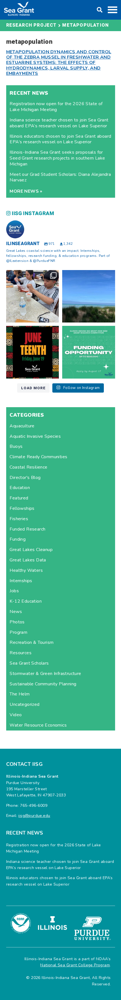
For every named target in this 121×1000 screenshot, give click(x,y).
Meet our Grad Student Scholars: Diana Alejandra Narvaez (60, 177)
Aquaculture (22, 426)
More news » (26, 191)
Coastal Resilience (28, 467)
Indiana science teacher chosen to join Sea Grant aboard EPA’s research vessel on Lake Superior (59, 123)
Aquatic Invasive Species (35, 436)
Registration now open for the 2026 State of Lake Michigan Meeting (56, 107)
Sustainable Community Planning (43, 684)
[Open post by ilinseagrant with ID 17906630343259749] (88, 296)
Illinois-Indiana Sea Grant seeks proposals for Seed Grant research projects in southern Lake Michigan (57, 158)
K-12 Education (26, 601)
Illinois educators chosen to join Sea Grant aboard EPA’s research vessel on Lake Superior (60, 139)
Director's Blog (25, 477)
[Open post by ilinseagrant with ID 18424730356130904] (88, 352)
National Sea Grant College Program (75, 965)
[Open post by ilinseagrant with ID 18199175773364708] (32, 352)
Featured (19, 498)
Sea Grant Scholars (29, 663)
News (16, 612)
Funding (18, 539)
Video (16, 715)
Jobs (14, 591)
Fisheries (19, 519)
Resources (21, 653)
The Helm (20, 694)
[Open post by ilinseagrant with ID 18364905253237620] (32, 296)
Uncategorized (24, 704)
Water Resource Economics (38, 725)
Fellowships (22, 508)
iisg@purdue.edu (34, 815)
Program (18, 632)
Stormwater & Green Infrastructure (45, 673)
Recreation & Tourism (31, 642)
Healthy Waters (26, 570)
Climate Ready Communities (38, 457)
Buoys (16, 446)
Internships (21, 581)
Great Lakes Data (28, 560)
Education (20, 488)
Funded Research (27, 529)
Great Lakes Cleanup (31, 550)
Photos (17, 622)
